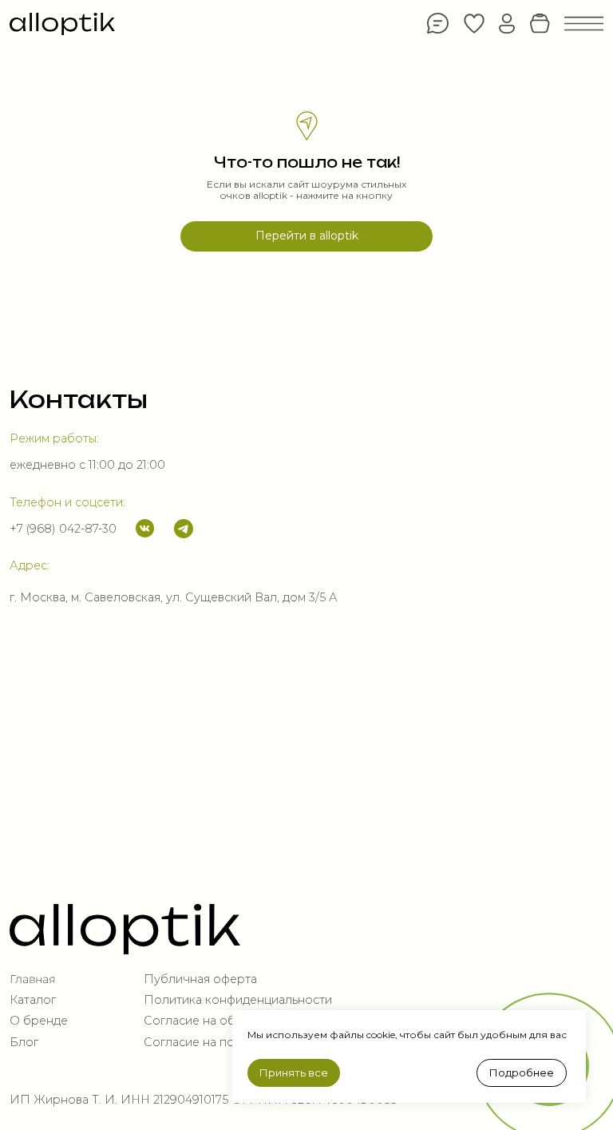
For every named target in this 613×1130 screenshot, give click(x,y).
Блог (24, 1042)
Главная (32, 978)
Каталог (33, 1000)
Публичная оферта (200, 979)
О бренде (39, 1020)
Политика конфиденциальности (238, 1000)
